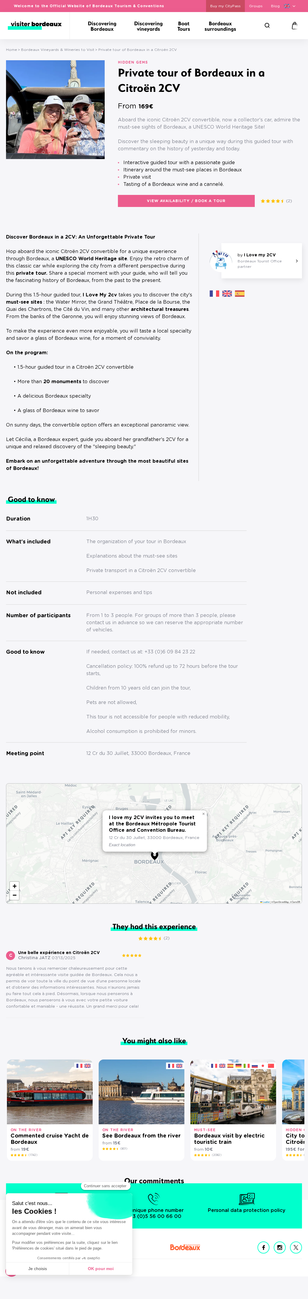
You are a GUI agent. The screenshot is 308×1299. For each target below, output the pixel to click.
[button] (43, 152)
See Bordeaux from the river (141, 1136)
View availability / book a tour (186, 201)
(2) (289, 201)
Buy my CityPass (225, 6)
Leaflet (266, 901)
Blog (275, 6)
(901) (124, 1148)
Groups (256, 6)
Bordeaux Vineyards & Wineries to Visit (57, 50)
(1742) (33, 1155)
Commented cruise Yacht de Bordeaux (50, 1139)
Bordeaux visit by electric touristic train (229, 1139)
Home (11, 50)
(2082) (217, 1155)
